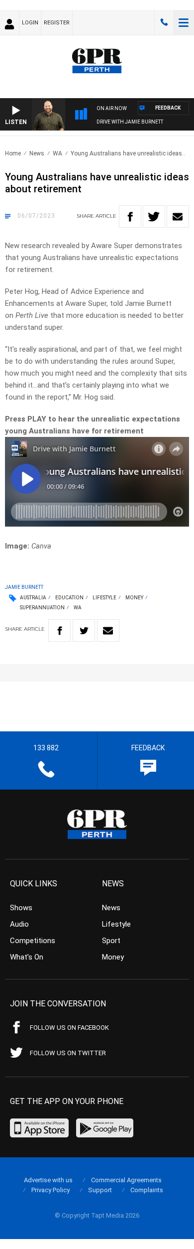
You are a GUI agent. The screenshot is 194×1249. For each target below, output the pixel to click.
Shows (21, 907)
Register (57, 22)
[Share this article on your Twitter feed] (154, 216)
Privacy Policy (50, 1190)
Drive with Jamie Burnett (130, 122)
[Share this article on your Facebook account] (130, 216)
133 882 (164, 22)
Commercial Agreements (126, 1180)
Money (134, 597)
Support (100, 1190)
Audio (19, 924)
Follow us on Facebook (69, 1027)
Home (13, 153)
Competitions (32, 940)
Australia (33, 597)
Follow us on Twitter (68, 1053)
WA (57, 153)
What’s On (26, 957)
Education (69, 597)
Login (30, 22)
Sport (111, 940)
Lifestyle (104, 597)
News (36, 153)
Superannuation (42, 607)
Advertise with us (48, 1180)
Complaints (146, 1190)
